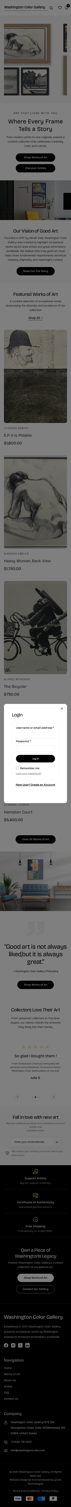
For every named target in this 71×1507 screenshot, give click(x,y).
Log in (35, 758)
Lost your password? (28, 773)
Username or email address (35, 727)
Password (29, 741)
